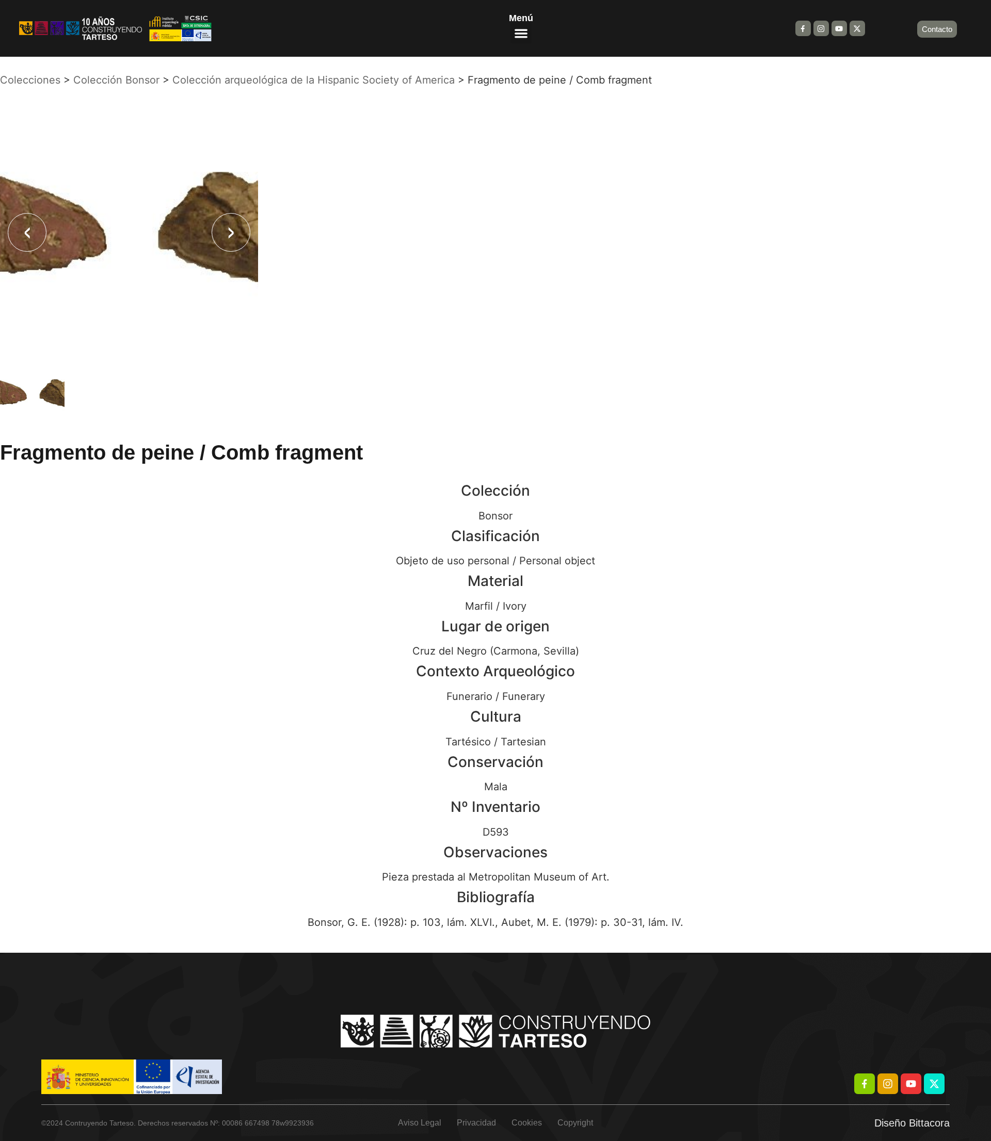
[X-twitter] (857, 28)
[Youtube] (839, 28)
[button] (521, 33)
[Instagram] (821, 28)
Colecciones (30, 80)
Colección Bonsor (116, 80)
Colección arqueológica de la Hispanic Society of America (313, 80)
